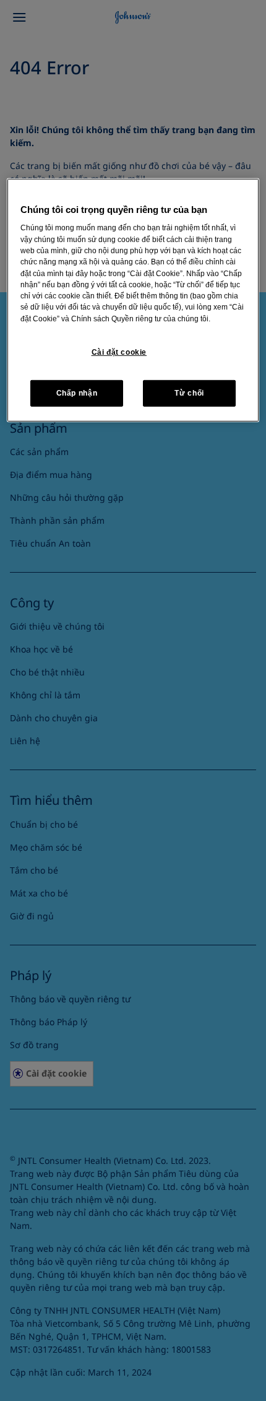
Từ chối (189, 393)
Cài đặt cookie (119, 352)
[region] (133, 300)
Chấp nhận (77, 393)
